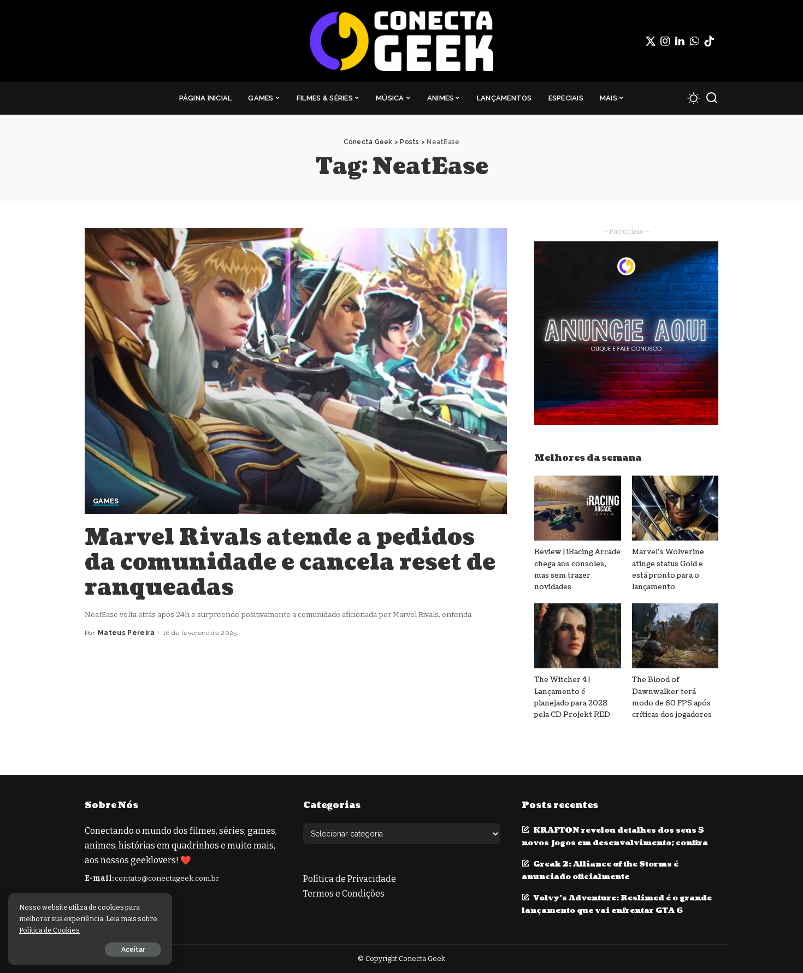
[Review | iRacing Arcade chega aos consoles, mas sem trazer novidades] (577, 508)
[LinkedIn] (680, 41)
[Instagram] (665, 41)
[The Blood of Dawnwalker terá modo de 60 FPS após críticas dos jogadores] (675, 635)
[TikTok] (709, 41)
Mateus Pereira (126, 633)
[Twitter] (650, 41)
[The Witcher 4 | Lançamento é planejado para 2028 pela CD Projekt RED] (577, 635)
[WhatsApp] (694, 41)
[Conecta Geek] (401, 41)
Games (106, 501)
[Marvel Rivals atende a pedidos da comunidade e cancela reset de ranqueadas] (296, 370)
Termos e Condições (344, 893)
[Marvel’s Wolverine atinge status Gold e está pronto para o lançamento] (675, 508)
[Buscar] (711, 98)
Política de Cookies (49, 930)
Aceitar (133, 949)
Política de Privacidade (349, 879)
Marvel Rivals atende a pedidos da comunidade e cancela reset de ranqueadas (290, 562)
